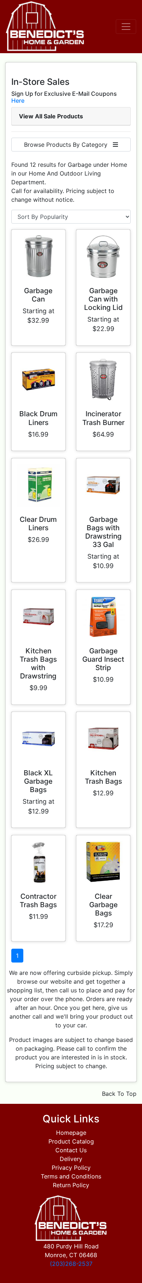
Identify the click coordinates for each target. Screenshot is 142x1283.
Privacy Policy (71, 1167)
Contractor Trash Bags (38, 900)
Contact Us (71, 1150)
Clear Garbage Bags (103, 904)
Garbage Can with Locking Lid (103, 299)
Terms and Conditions (71, 1176)
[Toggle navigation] (126, 26)
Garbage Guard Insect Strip (103, 659)
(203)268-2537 (71, 1263)
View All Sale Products (51, 116)
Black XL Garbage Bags (38, 781)
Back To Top (119, 1093)
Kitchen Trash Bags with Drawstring (38, 663)
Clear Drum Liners (38, 523)
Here (17, 100)
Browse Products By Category (68, 144)
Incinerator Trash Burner (103, 417)
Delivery (71, 1158)
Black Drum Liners (38, 417)
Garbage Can (38, 294)
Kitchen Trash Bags (103, 777)
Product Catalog (71, 1141)
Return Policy (71, 1185)
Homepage (71, 1132)
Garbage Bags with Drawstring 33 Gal (103, 532)
